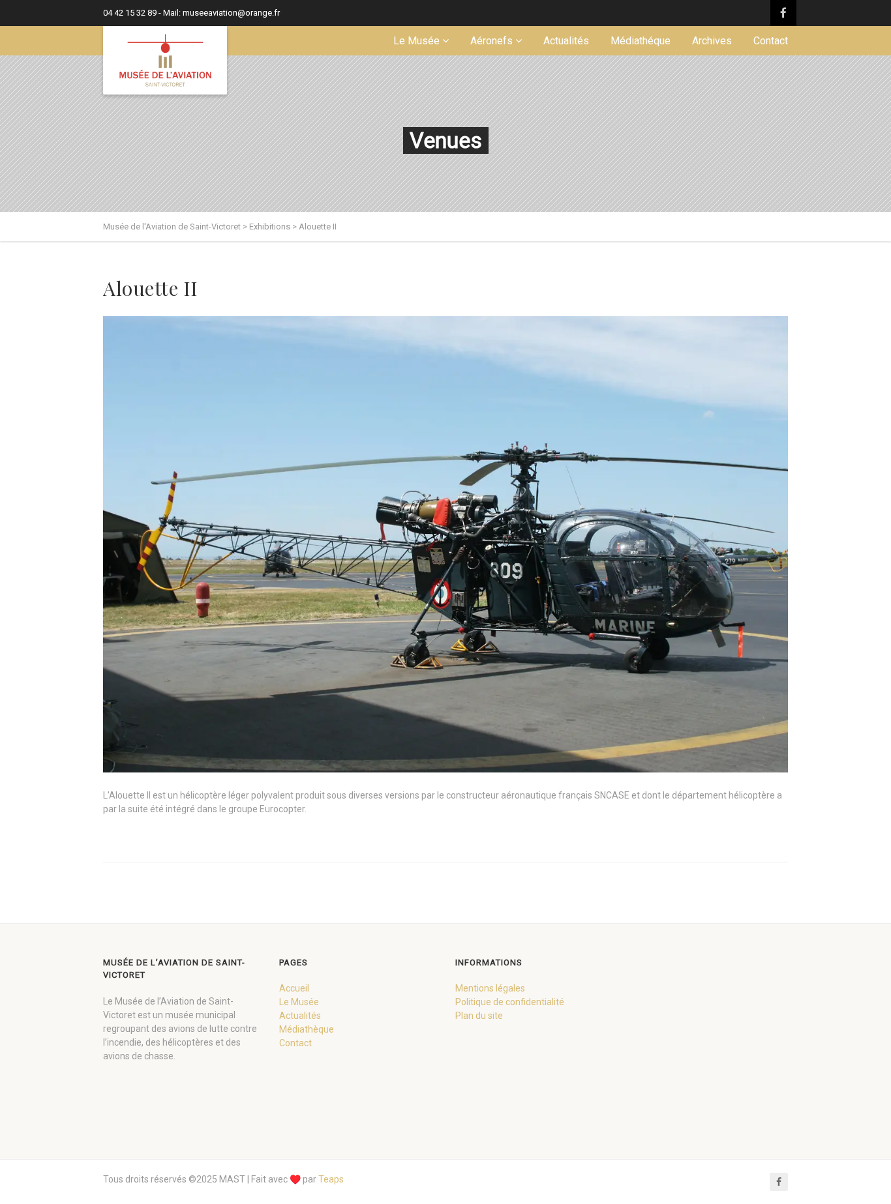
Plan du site (479, 1015)
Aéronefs (491, 41)
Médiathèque (306, 1029)
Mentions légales (490, 988)
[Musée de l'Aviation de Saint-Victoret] (165, 60)
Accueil (294, 988)
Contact (770, 41)
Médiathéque (641, 41)
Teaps (331, 1179)
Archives (712, 41)
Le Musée (416, 41)
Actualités (566, 41)
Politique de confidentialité (509, 1002)
